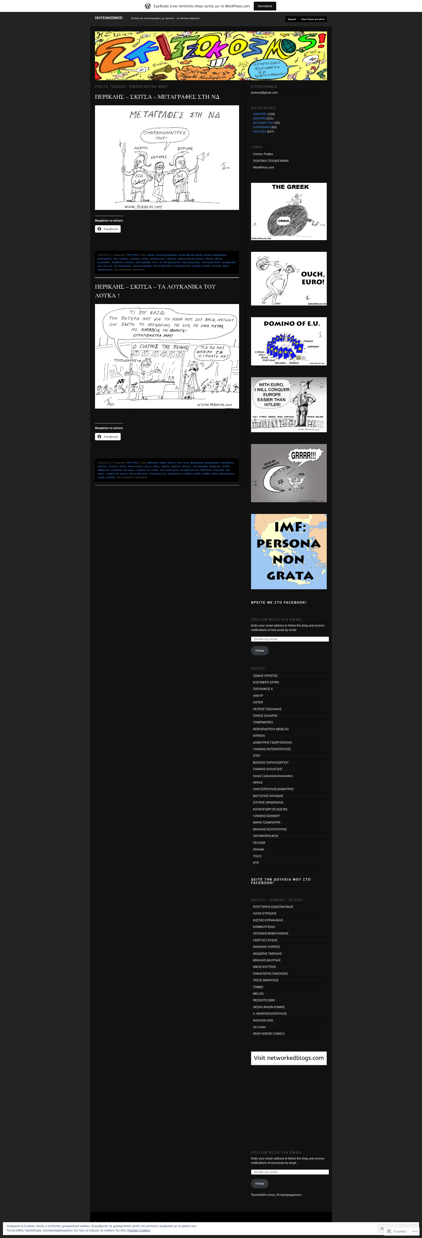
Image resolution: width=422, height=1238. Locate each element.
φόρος (148, 466)
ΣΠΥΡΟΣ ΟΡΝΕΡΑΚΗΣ (268, 802)
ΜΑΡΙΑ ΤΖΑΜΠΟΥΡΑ (266, 822)
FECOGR (259, 843)
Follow (259, 650)
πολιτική (113, 466)
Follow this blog (289, 1061)
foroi (179, 462)
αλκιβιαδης (118, 262)
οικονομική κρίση (210, 262)
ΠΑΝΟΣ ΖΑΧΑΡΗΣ (265, 715)
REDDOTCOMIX (264, 1000)
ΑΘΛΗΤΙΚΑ (260, 114)
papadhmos (175, 473)
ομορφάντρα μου (189, 470)
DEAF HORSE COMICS (269, 1033)
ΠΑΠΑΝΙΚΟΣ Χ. (263, 689)
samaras (216, 266)
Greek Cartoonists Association (273, 776)
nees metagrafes (142, 266)
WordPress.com (263, 167)
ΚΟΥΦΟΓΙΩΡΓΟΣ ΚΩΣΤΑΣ (270, 809)
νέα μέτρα (128, 470)
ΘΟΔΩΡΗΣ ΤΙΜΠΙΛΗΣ (267, 953)
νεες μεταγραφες (191, 262)
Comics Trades (263, 154)
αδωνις (209, 258)
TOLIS (257, 856)
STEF (256, 755)
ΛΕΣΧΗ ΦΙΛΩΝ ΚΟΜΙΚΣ (269, 1007)
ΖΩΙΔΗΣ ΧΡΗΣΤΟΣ (265, 676)
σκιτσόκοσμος (158, 258)
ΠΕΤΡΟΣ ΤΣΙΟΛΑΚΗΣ (267, 709)
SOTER (258, 702)
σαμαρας (135, 258)
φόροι (156, 466)
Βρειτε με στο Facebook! (279, 602)
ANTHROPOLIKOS (265, 836)
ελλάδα (226, 466)
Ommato (258, 849)
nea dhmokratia (122, 266)
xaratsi (101, 477)
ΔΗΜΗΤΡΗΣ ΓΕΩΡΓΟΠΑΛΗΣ (272, 742)
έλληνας (186, 466)
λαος (155, 262)
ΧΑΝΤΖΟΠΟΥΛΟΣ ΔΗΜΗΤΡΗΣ (273, 789)
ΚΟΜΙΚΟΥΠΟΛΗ (264, 927)
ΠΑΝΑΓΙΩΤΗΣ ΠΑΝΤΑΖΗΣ (270, 973)
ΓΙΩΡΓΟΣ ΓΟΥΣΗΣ (265, 940)
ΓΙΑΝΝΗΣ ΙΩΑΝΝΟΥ (266, 816)
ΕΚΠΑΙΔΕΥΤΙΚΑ (263, 123)
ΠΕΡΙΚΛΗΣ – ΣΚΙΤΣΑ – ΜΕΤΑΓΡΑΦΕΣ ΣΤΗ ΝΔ (157, 96)
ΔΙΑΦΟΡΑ (259, 118)
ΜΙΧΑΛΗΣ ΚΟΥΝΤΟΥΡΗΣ (270, 829)
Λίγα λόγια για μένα (313, 19)
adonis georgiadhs (166, 255)
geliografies (219, 255)
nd (110, 266)
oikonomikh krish (162, 266)
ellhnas (172, 462)
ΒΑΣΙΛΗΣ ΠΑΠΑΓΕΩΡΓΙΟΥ (271, 762)
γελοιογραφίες (143, 262)
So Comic (259, 1027)
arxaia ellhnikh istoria (190, 255)
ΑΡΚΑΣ (258, 782)
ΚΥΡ (256, 863)
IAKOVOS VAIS (263, 1020)
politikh (206, 473)
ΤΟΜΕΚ (258, 987)
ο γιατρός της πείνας (147, 470)
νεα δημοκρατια (172, 262)
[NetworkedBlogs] (289, 1062)
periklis (206, 266)
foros (186, 462)
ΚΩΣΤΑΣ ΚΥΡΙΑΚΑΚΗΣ (268, 920)
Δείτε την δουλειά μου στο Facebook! (281, 881)
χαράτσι (165, 466)
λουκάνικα (116, 470)
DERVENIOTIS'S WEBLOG (271, 729)
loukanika (218, 470)
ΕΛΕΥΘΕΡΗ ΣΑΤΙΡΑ (266, 682)
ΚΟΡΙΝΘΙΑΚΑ (262, 127)
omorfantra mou (182, 266)
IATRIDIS (259, 735)
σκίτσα (145, 258)
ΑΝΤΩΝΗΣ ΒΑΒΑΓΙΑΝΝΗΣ (270, 933)
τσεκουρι (171, 258)
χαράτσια (176, 466)
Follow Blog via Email (276, 619)
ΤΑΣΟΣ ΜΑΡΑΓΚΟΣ (265, 980)
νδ (160, 262)
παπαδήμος (227, 462)
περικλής (124, 258)
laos (105, 266)
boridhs (207, 255)
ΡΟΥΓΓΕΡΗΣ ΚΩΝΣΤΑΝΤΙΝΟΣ (273, 907)
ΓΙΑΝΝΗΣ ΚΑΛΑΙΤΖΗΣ (267, 769)
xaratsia (110, 477)
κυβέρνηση (103, 470)
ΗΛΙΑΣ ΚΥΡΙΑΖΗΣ (264, 913)
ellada (162, 462)
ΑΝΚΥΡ (258, 696)
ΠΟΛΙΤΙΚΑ (132, 255)
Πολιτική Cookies (138, 1230)
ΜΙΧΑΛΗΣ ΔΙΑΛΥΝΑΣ (267, 960)
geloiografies (104, 258)
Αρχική (292, 19)
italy (115, 258)
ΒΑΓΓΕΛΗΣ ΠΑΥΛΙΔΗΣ (268, 796)
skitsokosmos (104, 269)
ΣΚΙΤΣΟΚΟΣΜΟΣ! (109, 18)
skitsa (225, 266)
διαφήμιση (215, 466)
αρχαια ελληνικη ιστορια (191, 258)
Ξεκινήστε (265, 6)
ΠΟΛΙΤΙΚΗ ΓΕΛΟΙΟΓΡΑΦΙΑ (271, 161)
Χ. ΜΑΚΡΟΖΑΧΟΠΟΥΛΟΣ (270, 1013)
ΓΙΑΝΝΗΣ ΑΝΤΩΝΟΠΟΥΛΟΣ (272, 749)
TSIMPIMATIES (263, 722)
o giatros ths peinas (116, 473)
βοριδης (129, 262)
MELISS (258, 993)
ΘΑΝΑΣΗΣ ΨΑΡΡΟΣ (266, 947)
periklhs (196, 266)
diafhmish (152, 462)
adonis (151, 255)
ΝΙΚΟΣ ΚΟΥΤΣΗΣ (264, 967)
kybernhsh (206, 470)
